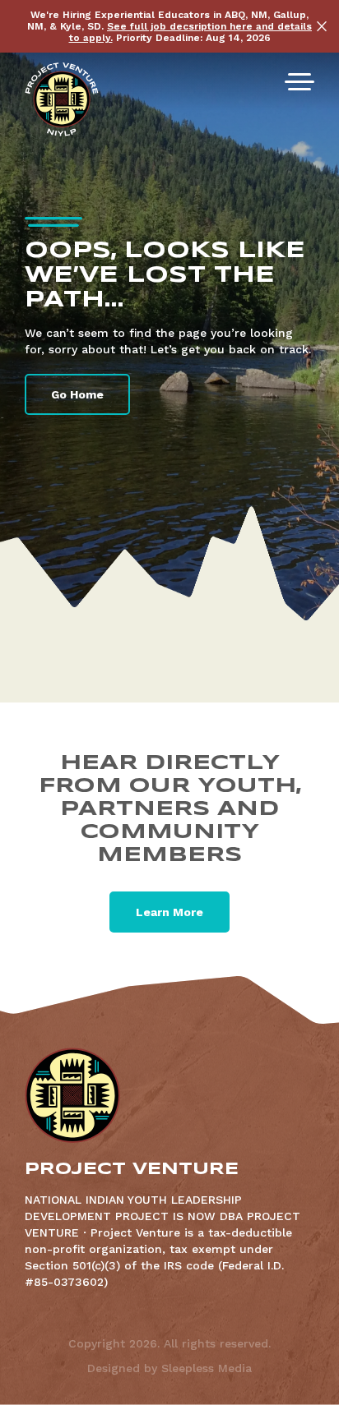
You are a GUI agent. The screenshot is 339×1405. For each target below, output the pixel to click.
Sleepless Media (206, 1368)
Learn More (169, 912)
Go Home (77, 394)
